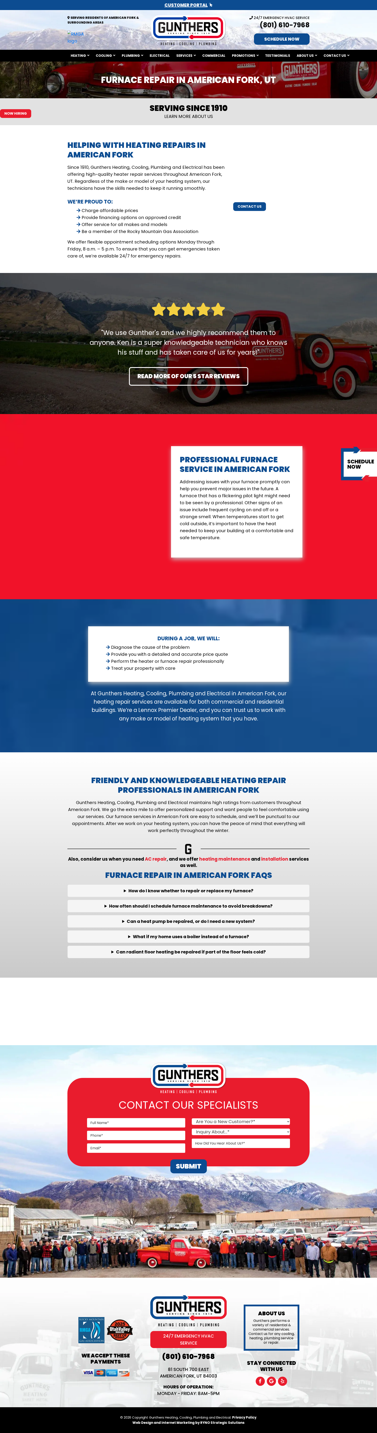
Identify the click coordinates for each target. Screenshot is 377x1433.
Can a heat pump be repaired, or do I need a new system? (191, 921)
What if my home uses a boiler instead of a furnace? (191, 937)
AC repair (156, 859)
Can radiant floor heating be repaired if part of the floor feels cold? (191, 952)
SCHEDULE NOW (282, 39)
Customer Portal (186, 5)
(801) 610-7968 (285, 25)
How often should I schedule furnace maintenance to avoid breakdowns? (190, 906)
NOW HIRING (15, 113)
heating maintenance (224, 859)
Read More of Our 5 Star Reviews (188, 376)
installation (274, 859)
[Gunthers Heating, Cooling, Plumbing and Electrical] (188, 29)
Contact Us (250, 206)
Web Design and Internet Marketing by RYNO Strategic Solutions (188, 1422)
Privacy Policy (244, 1417)
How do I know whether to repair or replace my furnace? (191, 891)
